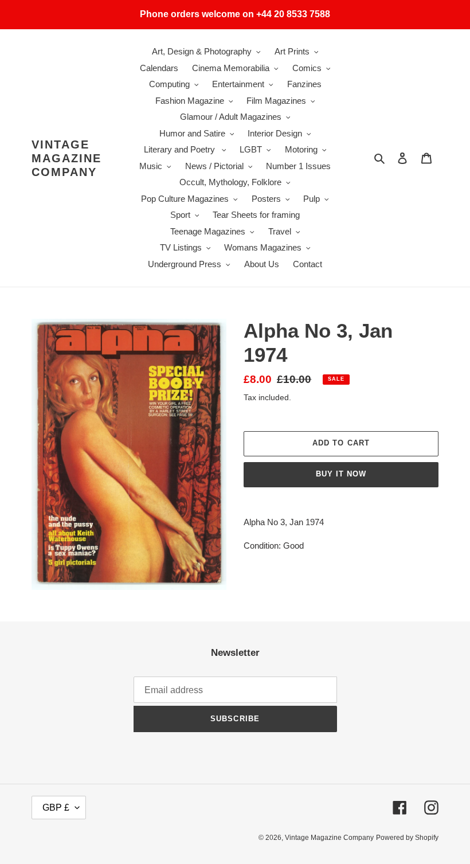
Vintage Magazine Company (66, 158)
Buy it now (341, 474)
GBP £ (55, 807)
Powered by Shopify (407, 838)
